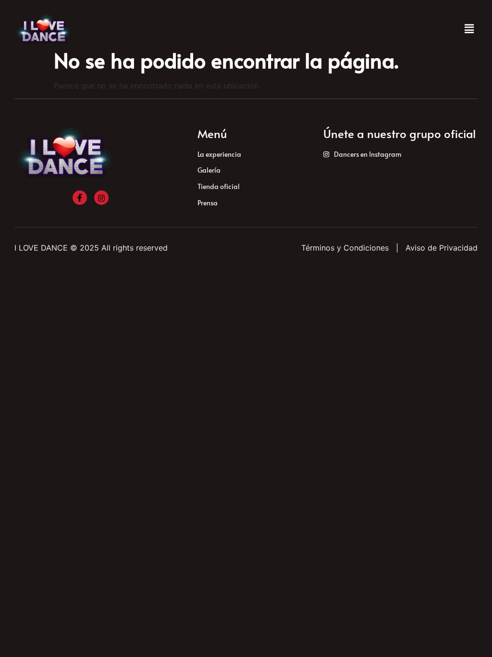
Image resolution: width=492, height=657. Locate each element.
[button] (469, 29)
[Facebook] (80, 197)
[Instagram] (101, 197)
